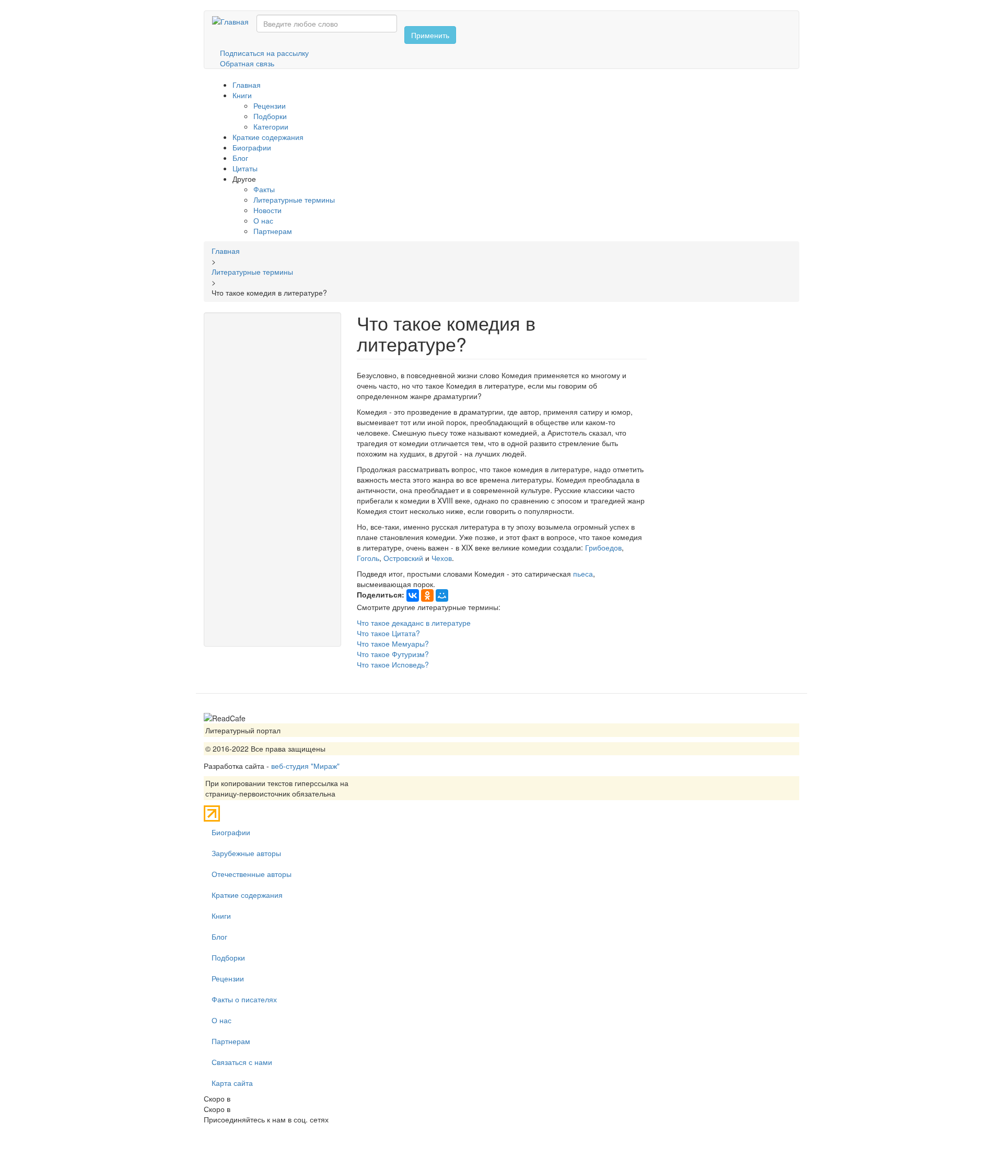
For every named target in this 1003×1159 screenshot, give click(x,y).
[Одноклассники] (427, 595)
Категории (270, 126)
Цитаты (245, 168)
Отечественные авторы (251, 874)
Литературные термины (294, 199)
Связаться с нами (242, 1062)
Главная (246, 84)
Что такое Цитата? (388, 633)
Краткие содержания (268, 137)
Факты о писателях (244, 999)
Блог (240, 158)
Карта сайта (232, 1083)
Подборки (270, 116)
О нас (263, 220)
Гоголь (368, 558)
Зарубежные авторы (246, 853)
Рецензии (269, 105)
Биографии (251, 147)
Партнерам (272, 231)
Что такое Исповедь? (393, 664)
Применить (430, 35)
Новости (267, 210)
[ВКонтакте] (412, 595)
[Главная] (234, 21)
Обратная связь (247, 63)
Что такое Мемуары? (393, 643)
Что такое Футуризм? (393, 654)
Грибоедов (603, 547)
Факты (264, 189)
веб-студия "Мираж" (305, 765)
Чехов (441, 558)
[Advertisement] (272, 479)
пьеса (583, 573)
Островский (403, 558)
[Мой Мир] (442, 595)
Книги (242, 95)
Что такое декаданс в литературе (414, 622)
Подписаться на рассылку (264, 53)
